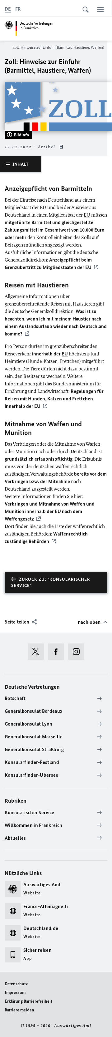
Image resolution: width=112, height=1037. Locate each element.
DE (8, 9)
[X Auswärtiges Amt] (38, 651)
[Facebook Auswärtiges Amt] (58, 651)
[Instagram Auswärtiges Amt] (78, 651)
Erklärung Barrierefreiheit (28, 1001)
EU (43, 207)
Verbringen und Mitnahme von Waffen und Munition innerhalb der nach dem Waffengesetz (50, 511)
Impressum (15, 992)
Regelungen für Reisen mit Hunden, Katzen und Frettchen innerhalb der (54, 398)
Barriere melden (19, 1010)
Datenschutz (16, 983)
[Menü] (100, 9)
